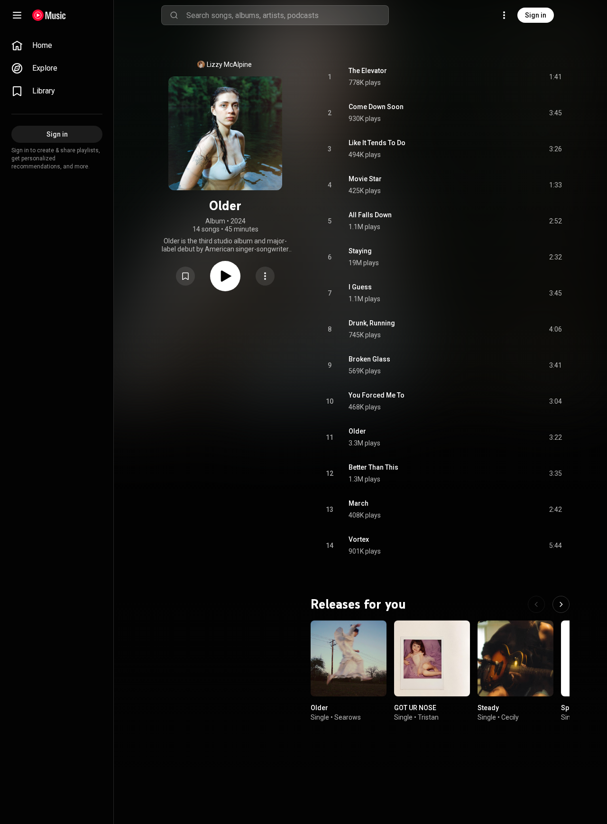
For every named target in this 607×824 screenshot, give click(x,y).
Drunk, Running (372, 323)
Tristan (428, 717)
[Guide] (17, 15)
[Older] (348, 658)
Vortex (359, 539)
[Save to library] (185, 276)
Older (357, 431)
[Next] (561, 604)
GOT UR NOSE (415, 708)
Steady (488, 708)
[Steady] (515, 658)
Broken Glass (369, 359)
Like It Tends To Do (377, 143)
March (358, 503)
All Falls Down (370, 215)
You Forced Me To (377, 395)
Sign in (535, 15)
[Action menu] (265, 276)
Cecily (510, 717)
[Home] (49, 15)
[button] (185, 276)
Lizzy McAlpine (229, 64)
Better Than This (373, 467)
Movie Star (365, 179)
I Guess (360, 287)
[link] (57, 45)
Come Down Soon (376, 107)
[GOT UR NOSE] (432, 658)
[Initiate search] (174, 15)
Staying (360, 251)
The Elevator (368, 70)
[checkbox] (555, 77)
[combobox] (287, 15)
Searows (347, 717)
